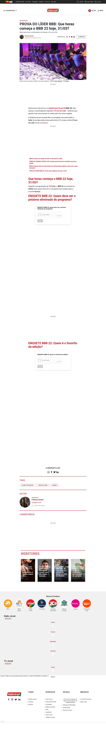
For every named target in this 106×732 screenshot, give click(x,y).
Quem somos (49, 699)
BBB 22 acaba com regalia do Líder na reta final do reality (45, 158)
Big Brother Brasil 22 (57, 108)
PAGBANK (35, 1)
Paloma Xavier (29, 36)
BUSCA (81, 1)
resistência (44, 123)
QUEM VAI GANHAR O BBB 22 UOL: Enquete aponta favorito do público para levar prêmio (53, 162)
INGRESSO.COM (20, 1)
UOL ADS (53, 1)
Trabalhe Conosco (50, 717)
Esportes (30, 704)
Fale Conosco (49, 714)
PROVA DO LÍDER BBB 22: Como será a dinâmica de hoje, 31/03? (48, 171)
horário (54, 485)
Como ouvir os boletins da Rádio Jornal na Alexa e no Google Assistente (70, 700)
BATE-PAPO (90, 1)
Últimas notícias (32, 699)
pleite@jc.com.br (36, 502)
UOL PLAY (47, 1)
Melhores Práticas (50, 707)
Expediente (49, 712)
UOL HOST (28, 1)
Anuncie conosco (67, 710)
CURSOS (41, 1)
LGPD (47, 709)
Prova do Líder (42, 485)
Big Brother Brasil (28, 485)
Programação (66, 707)
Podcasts (30, 701)
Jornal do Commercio (86, 699)
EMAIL (99, 1)
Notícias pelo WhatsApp (69, 705)
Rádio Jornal (83, 701)
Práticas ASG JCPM (51, 701)
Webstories (30, 554)
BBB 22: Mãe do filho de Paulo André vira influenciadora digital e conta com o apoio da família (53, 167)
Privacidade (49, 704)
